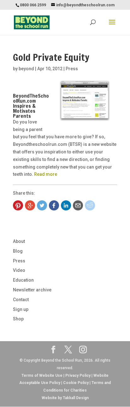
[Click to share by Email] (78, 205)
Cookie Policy (76, 383)
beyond (26, 68)
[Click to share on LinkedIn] (66, 205)
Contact (21, 299)
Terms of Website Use (41, 375)
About (19, 241)
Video (19, 270)
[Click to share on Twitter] (42, 205)
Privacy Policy (78, 375)
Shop (18, 318)
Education (23, 280)
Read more (45, 174)
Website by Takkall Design (65, 398)
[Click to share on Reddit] (90, 205)
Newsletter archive (32, 289)
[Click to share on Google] (30, 205)
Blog (18, 251)
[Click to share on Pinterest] (18, 205)
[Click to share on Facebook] (54, 205)
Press (72, 68)
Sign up (20, 309)
